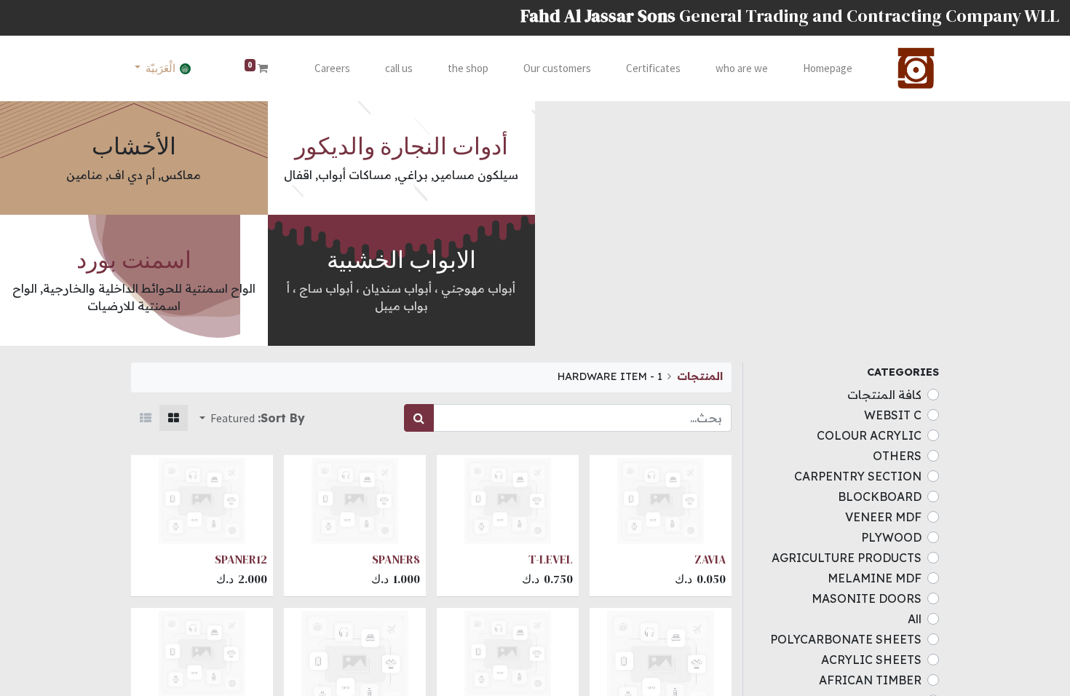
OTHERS (897, 455)
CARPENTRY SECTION (858, 476)
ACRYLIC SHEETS (871, 659)
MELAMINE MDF (875, 578)
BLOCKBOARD (880, 496)
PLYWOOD (891, 537)
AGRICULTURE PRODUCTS (847, 557)
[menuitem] (827, 69)
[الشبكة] (173, 418)
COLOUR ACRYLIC (869, 435)
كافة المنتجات (884, 394)
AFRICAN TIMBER (870, 680)
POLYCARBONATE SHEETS (846, 639)
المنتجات (700, 376)
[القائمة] (145, 418)
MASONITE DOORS (867, 598)
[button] (227, 418)
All (915, 619)
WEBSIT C (893, 415)
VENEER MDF (883, 517)
